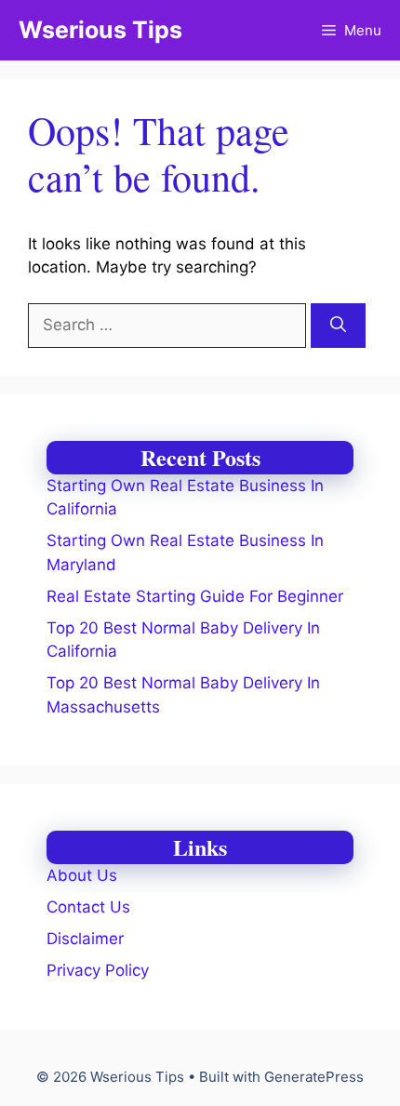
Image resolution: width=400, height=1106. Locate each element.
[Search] (338, 325)
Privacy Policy (98, 970)
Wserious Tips (100, 30)
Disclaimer (85, 938)
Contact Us (88, 907)
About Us (82, 875)
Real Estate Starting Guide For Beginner (195, 596)
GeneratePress (314, 1077)
